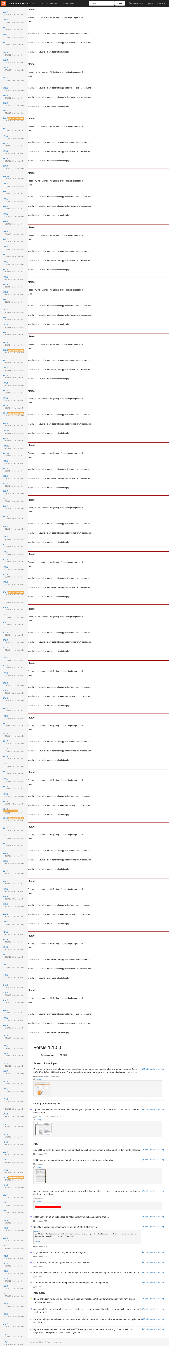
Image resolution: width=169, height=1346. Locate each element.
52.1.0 (13, 955)
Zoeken (120, 3)
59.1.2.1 (13, 406)
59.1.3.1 (13, 391)
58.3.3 (13, 492)
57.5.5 (13, 552)
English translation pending (154, 1069)
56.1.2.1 (13, 779)
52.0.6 (13, 965)
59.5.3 (13, 277)
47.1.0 (13, 1115)
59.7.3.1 (13, 144)
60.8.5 (13, 61)
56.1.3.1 (13, 764)
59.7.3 (13, 151)
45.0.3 (13, 1203)
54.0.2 (13, 905)
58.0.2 (13, 527)
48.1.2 (13, 1089)
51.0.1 (13, 993)
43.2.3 (13, 1264)
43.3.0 (13, 1246)
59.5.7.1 (13, 240)
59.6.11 (13, 177)
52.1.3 (13, 932)
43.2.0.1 (13, 1287)
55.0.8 (13, 862)
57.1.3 (13, 658)
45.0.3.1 (13, 1196)
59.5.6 (13, 262)
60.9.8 (13, 20)
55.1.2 (13, 836)
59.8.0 (13, 119)
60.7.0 (14, 78)
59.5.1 (13, 293)
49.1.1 (13, 1036)
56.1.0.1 (13, 811)
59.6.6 (13, 192)
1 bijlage (38, 1079)
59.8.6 (13, 89)
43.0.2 (13, 1315)
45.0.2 (13, 1211)
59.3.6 (13, 343)
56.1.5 (13, 742)
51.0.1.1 (13, 986)
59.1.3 (13, 398)
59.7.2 (13, 167)
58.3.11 (13, 454)
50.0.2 (13, 1026)
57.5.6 (13, 545)
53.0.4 (13, 915)
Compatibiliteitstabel (49, 3)
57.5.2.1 (13, 560)
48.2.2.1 (13, 1064)
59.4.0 (13, 333)
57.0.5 (13, 691)
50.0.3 (13, 1018)
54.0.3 (13, 889)
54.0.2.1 (13, 897)
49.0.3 (13, 1046)
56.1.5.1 (13, 734)
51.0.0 (13, 1001)
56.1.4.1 (13, 749)
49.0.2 (13, 1054)
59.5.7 (13, 247)
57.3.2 (13, 648)
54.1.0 (13, 872)
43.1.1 (13, 1304)
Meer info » (38, 1242)
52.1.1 (13, 948)
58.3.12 (13, 446)
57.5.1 (13, 583)
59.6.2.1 (13, 222)
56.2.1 (13, 716)
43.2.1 (13, 1279)
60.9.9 (13, 13)
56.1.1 (13, 802)
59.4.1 (13, 325)
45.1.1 (13, 1186)
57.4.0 (13, 623)
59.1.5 (13, 368)
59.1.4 (13, 383)
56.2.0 (13, 724)
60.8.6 (13, 53)
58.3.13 (13, 439)
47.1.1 (13, 1100)
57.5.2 (13, 567)
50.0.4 (13, 1011)
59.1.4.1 (13, 376)
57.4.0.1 (13, 615)
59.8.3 (13, 104)
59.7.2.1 (13, 159)
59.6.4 (13, 207)
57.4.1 (13, 608)
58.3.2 (13, 499)
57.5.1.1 (13, 575)
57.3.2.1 (13, 641)
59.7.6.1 (13, 129)
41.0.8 (13, 1335)
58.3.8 (13, 469)
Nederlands (136, 3)
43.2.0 (13, 1294)
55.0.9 (13, 854)
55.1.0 (13, 844)
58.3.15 (13, 424)
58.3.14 (13, 431)
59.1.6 (13, 361)
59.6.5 (13, 199)
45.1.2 (13, 1178)
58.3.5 (13, 484)
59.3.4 (14, 351)
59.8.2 (13, 111)
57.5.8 (13, 537)
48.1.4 (13, 1082)
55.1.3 (13, 829)
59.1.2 (13, 414)
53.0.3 (13, 922)
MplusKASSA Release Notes (22, 3)
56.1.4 (13, 757)
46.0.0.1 (13, 1153)
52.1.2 (13, 940)
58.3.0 (13, 507)
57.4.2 (13, 600)
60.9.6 (13, 35)
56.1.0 (13, 819)
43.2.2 (13, 1272)
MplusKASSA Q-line (155, 3)
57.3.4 (13, 633)
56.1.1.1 (13, 794)
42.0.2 (13, 1325)
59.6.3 (13, 214)
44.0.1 (13, 1229)
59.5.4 (13, 270)
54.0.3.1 (13, 882)
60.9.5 (13, 43)
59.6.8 (13, 184)
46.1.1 (13, 1135)
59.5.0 (13, 300)
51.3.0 (13, 975)
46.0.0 (13, 1160)
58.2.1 (13, 517)
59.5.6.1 (13, 255)
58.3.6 (13, 477)
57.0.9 (13, 684)
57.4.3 (13, 593)
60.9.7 (13, 28)
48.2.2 (13, 1072)
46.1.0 (13, 1143)
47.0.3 (13, 1125)
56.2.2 (13, 709)
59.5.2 (13, 285)
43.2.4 (13, 1256)
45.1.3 (13, 1170)
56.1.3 (13, 772)
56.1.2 (13, 787)
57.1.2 (13, 666)
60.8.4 (13, 68)
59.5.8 (13, 232)
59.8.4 (13, 96)
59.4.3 (13, 310)
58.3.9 (13, 461)
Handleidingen (68, 3)
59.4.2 (13, 318)
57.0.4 (13, 699)
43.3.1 (13, 1239)
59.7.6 (13, 136)
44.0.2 (13, 1221)
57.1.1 (13, 673)
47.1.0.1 (13, 1107)
